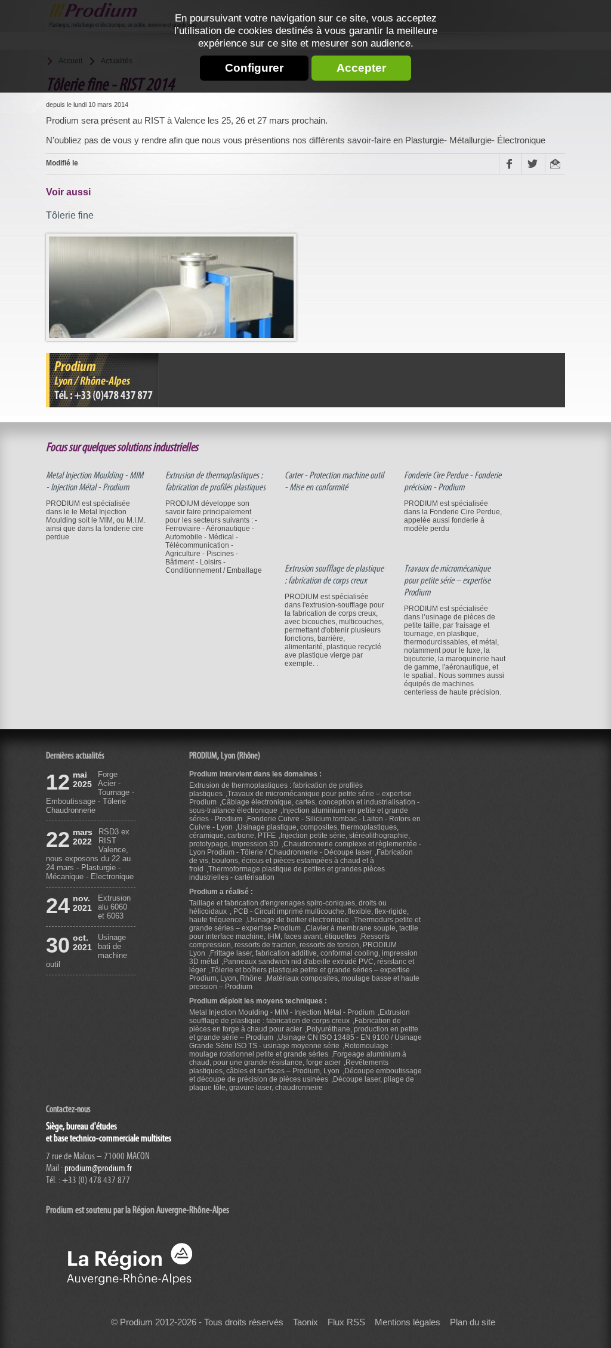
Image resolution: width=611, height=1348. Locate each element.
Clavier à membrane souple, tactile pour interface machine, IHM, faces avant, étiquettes (303, 932)
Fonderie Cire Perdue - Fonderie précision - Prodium (452, 481)
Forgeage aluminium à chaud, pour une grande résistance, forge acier (297, 1058)
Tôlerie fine (70, 215)
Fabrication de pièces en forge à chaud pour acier (295, 1025)
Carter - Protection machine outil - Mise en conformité (334, 481)
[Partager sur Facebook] (510, 163)
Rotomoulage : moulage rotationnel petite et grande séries (290, 1050)
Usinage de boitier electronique (298, 920)
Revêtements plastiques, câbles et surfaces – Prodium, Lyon (288, 1066)
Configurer (254, 68)
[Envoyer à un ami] (555, 163)
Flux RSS (346, 1322)
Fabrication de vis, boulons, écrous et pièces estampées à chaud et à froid (301, 860)
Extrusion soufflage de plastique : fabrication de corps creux (334, 575)
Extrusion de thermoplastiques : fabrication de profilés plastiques (215, 481)
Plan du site (472, 1322)
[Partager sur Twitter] (532, 163)
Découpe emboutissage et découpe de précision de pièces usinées (305, 1075)
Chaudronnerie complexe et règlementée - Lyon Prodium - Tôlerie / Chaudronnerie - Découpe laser (305, 848)
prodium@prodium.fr (98, 1168)
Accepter (361, 68)
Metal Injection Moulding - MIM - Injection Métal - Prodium (94, 481)
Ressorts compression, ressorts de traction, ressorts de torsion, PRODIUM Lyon (293, 944)
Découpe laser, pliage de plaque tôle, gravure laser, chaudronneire (301, 1083)
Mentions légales (407, 1322)
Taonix (305, 1322)
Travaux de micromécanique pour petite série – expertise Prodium (447, 580)
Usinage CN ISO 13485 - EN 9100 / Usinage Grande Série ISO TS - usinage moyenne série (305, 1041)
